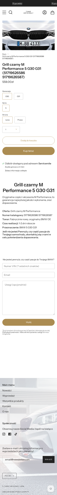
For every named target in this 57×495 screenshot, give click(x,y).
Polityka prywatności (10, 332)
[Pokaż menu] (4, 12)
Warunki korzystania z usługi (31, 332)
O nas (5, 411)
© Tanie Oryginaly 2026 (13, 486)
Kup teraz (28, 150)
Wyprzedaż (17, 3)
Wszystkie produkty (13, 400)
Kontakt (6, 406)
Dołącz (48, 459)
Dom (4, 54)
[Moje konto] (44, 12)
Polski (8, 476)
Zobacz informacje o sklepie (16, 171)
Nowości (7, 390)
